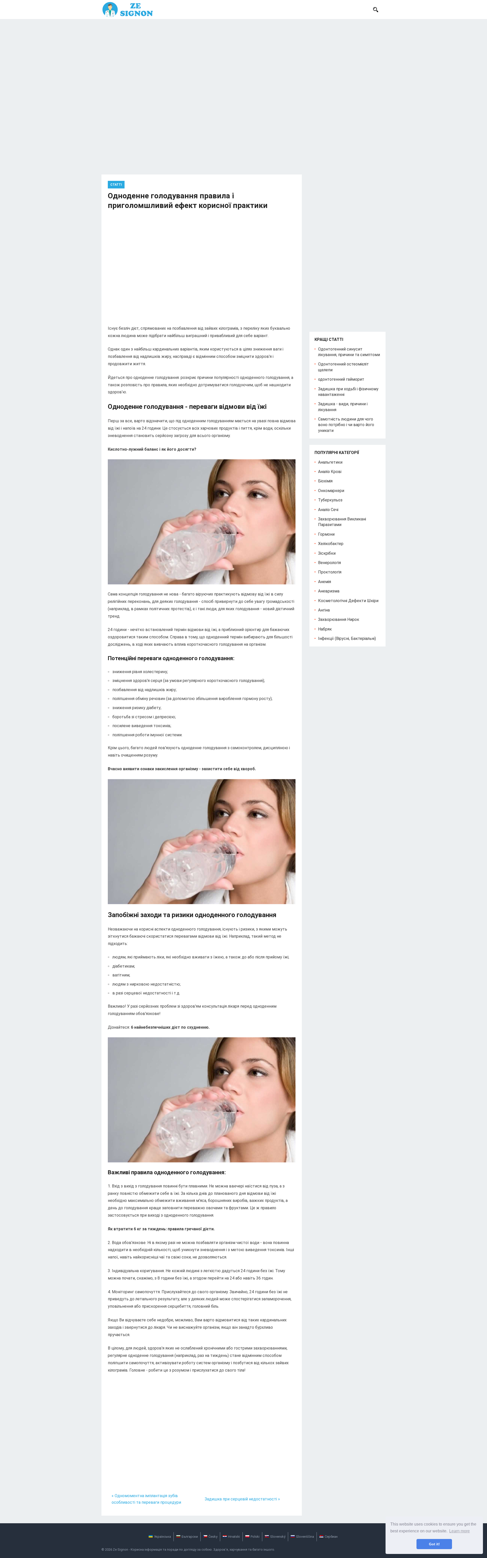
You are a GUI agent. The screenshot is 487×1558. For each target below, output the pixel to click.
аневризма (328, 591)
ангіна (324, 610)
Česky (212, 1536)
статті (116, 184)
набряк (325, 629)
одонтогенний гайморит (341, 379)
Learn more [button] (459, 1531)
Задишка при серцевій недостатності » (242, 1499)
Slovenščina (305, 1536)
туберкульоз (330, 500)
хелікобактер (330, 543)
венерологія (329, 562)
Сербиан (331, 1536)
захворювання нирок (338, 619)
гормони (326, 534)
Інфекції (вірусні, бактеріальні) (347, 638)
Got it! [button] (434, 1544)
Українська (162, 1536)
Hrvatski (234, 1536)
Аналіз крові (329, 471)
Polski (255, 1536)
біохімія (325, 481)
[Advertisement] (243, 57)
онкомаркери (331, 490)
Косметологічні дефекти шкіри (348, 600)
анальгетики (330, 462)
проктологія (329, 572)
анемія (324, 581)
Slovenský (277, 1536)
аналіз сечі (328, 509)
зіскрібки (327, 553)
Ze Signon (120, 1549)
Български (190, 1536)
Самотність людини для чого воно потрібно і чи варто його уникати (346, 425)
